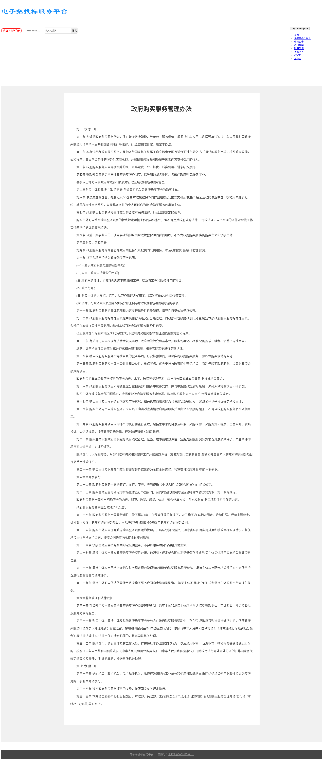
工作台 (297, 58)
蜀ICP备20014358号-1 (181, 754)
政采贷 (297, 55)
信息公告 (299, 41)
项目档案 (299, 45)
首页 (296, 35)
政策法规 (299, 48)
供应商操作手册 (11, 30)
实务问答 (299, 52)
